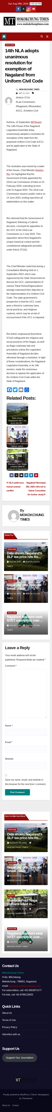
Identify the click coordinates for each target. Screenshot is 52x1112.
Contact (15, 1105)
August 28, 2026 (18, 843)
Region (11, 895)
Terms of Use (9, 1020)
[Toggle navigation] (47, 36)
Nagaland (10, 45)
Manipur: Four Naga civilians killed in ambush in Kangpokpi (23, 904)
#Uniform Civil (31, 110)
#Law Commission (25, 102)
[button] (42, 36)
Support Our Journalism (19, 1057)
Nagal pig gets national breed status (24, 586)
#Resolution (34, 106)
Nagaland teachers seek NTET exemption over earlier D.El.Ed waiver (24, 620)
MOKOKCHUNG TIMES (29, 89)
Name (9, 725)
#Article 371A (23, 97)
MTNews (36, 122)
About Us (7, 1013)
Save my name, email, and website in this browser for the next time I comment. (25, 782)
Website (9, 759)
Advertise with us (11, 1034)
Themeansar (27, 1098)
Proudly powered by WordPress (16, 1095)
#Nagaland (21, 106)
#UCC (19, 110)
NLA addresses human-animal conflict (15, 486)
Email (8, 742)
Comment (10, 666)
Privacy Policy (9, 1027)
